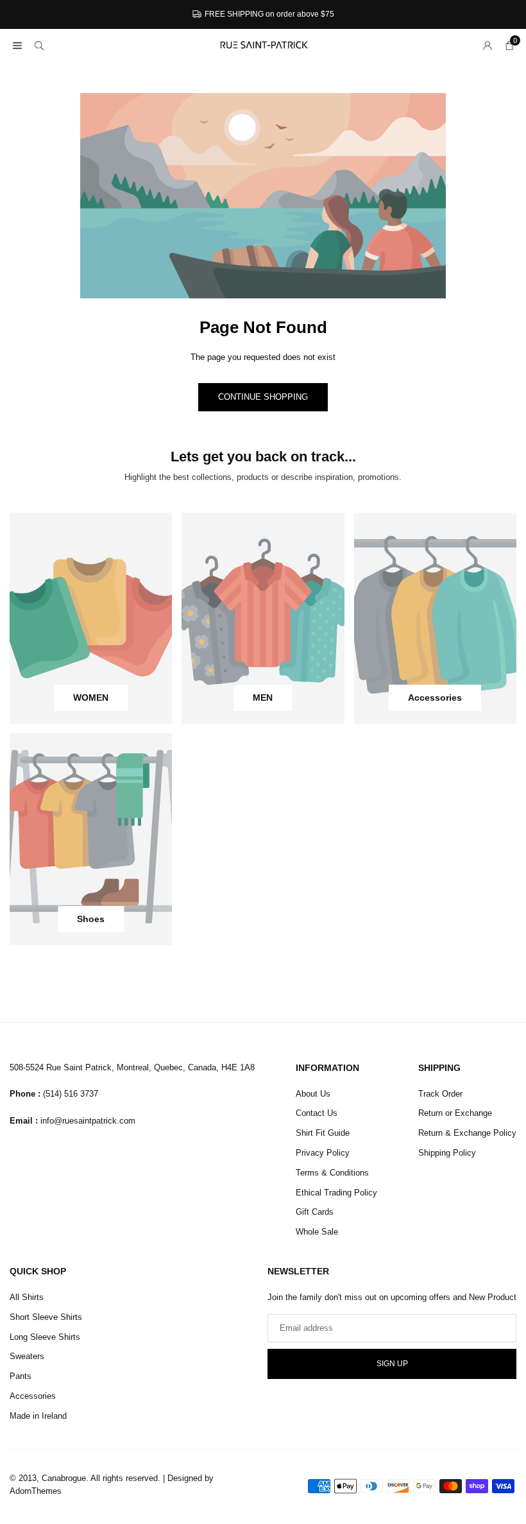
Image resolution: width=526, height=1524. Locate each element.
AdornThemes (36, 1491)
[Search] (39, 45)
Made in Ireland (38, 1416)
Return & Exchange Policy (467, 1133)
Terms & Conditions (332, 1172)
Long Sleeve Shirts (45, 1337)
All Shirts (27, 1297)
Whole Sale (317, 1232)
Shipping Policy (447, 1153)
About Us (313, 1094)
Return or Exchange (455, 1113)
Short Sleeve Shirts (46, 1317)
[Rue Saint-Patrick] (264, 44)
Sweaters (27, 1356)
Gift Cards (315, 1212)
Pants (20, 1376)
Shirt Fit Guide (323, 1133)
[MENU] (17, 45)
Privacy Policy (323, 1153)
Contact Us (316, 1113)
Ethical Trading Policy (336, 1192)
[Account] (487, 45)
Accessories (33, 1396)
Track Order (440, 1094)
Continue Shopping (263, 397)
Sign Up (392, 1363)
